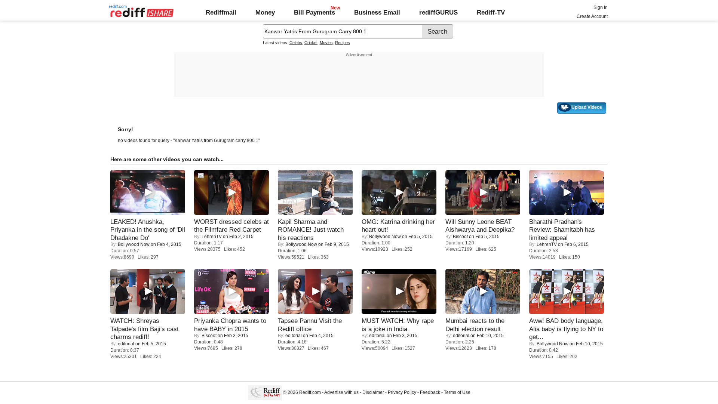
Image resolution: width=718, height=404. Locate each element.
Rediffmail (221, 12)
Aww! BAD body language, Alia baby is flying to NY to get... (566, 328)
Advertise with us (341, 392)
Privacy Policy (402, 392)
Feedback (430, 392)
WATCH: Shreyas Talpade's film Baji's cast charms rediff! (144, 328)
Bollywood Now (134, 244)
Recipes (342, 42)
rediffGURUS (438, 12)
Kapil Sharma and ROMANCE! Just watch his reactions (311, 229)
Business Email (377, 12)
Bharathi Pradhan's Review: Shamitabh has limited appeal (562, 229)
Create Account (592, 16)
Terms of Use (457, 392)
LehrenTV (212, 236)
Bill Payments (314, 12)
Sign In (600, 7)
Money (265, 12)
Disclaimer (373, 392)
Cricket (310, 42)
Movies (326, 42)
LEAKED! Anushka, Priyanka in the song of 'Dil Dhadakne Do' (147, 229)
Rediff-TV (491, 12)
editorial (126, 343)
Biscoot (460, 236)
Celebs (295, 42)
